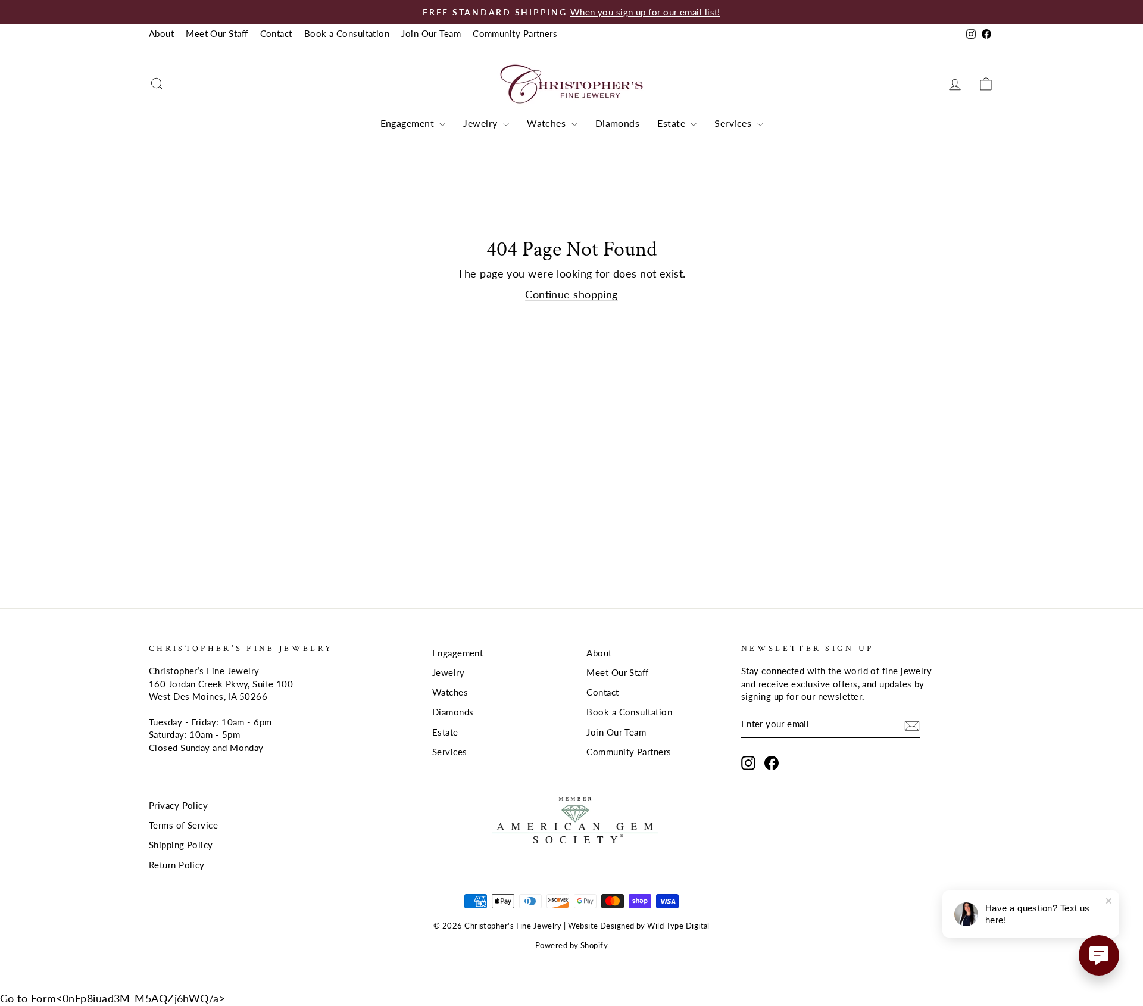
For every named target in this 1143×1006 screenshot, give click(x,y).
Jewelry (481, 123)
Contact (276, 33)
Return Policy (177, 864)
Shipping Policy (181, 844)
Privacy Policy (178, 805)
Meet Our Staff (217, 33)
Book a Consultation (347, 33)
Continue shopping (571, 294)
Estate (672, 123)
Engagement (408, 123)
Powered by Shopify (571, 945)
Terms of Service (183, 825)
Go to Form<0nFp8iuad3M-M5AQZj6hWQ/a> (112, 998)
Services (734, 123)
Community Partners (515, 33)
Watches (548, 123)
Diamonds (617, 123)
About (161, 33)
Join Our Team (431, 33)
